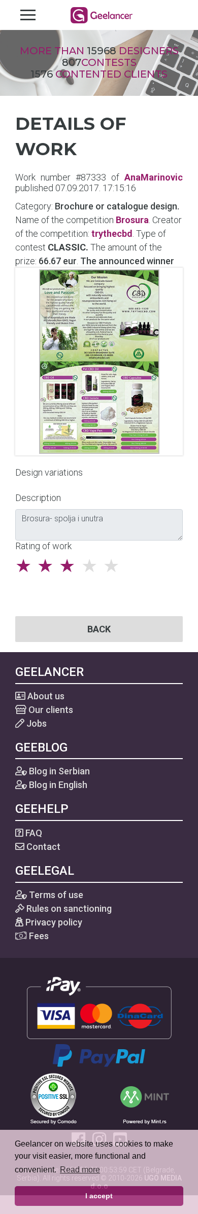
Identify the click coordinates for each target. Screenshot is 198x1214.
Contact (42, 846)
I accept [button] (99, 1196)
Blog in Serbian (58, 771)
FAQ (32, 833)
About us (44, 696)
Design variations (49, 472)
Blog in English (57, 784)
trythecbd (112, 233)
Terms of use (55, 894)
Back (99, 629)
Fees (38, 936)
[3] (70, 566)
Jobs (35, 723)
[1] (26, 566)
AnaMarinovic (153, 177)
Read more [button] (80, 1169)
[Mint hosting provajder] (145, 1097)
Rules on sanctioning (68, 908)
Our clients (49, 709)
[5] (114, 566)
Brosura (132, 220)
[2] (48, 566)
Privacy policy (52, 922)
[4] (92, 566)
